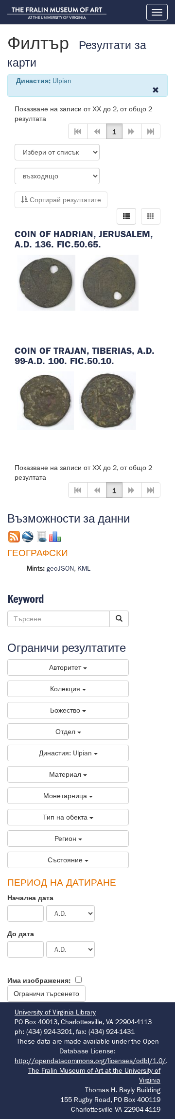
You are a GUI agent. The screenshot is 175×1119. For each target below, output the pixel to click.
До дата (20, 933)
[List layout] (126, 216)
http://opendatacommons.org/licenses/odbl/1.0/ (90, 1060)
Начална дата (30, 897)
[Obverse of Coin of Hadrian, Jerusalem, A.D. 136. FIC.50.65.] (46, 282)
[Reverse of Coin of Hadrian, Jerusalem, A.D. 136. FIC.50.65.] (109, 282)
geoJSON (60, 568)
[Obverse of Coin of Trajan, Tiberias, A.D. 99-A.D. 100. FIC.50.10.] (45, 399)
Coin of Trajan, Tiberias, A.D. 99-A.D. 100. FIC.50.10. (85, 356)
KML (83, 568)
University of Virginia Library (55, 1012)
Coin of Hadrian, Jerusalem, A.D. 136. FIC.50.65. (84, 239)
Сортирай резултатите (64, 199)
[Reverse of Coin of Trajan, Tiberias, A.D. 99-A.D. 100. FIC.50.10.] (107, 399)
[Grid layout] (150, 216)
